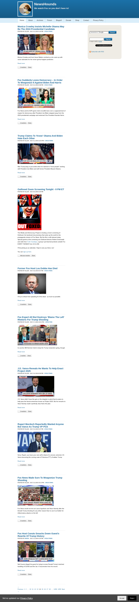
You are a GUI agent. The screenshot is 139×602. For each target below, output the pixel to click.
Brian (27, 538)
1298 (55, 589)
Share (29, 67)
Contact (86, 20)
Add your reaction (25, 255)
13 (37, 589)
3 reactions (48, 85)
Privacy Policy (98, 20)
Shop (77, 20)
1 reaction (48, 322)
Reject (132, 598)
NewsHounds (45, 4)
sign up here (27, 252)
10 (30, 589)
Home (22, 20)
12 (35, 589)
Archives (40, 20)
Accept (122, 598)
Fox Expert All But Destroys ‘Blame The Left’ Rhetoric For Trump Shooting (41, 318)
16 (45, 589)
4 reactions (48, 270)
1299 (59, 589)
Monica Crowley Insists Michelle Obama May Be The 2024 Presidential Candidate (41, 27)
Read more (21, 63)
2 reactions (48, 31)
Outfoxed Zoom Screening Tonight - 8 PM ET (41, 189)
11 (32, 589)
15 (42, 589)
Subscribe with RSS (97, 51)
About (30, 20)
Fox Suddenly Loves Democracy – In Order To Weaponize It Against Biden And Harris (40, 81)
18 (50, 589)
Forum (49, 20)
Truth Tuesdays (32, 242)
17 (47, 589)
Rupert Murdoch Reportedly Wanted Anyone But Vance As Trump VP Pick (41, 425)
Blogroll (59, 20)
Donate (68, 20)
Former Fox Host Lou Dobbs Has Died (37, 268)
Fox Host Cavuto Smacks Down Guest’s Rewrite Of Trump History (38, 534)
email (100, 41)
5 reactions (49, 140)
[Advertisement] (41, 72)
